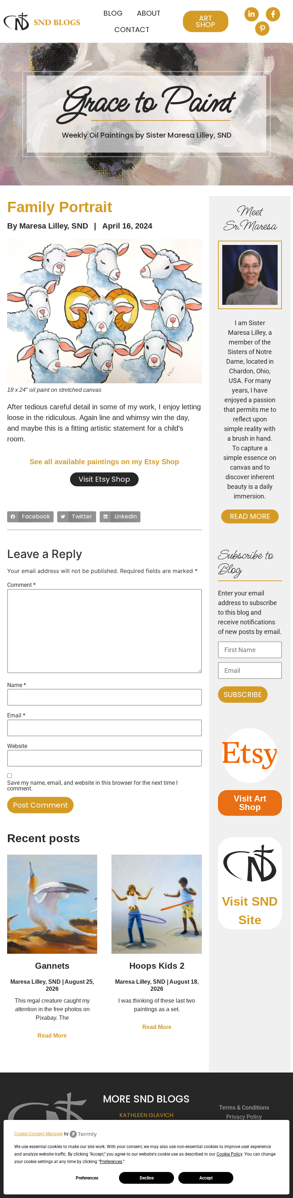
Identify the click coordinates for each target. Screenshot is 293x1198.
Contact (131, 30)
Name (16, 685)
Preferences (87, 1178)
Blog (113, 13)
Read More (52, 1036)
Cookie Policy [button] (229, 1154)
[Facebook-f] (273, 14)
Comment (21, 585)
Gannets (52, 966)
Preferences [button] (111, 1161)
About (148, 13)
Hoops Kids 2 (156, 966)
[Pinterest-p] (262, 28)
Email (16, 715)
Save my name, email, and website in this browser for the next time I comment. (92, 786)
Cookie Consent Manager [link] (38, 1133)
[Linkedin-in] (251, 14)
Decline (147, 1178)
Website (17, 746)
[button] (30, 517)
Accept (206, 1178)
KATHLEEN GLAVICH (146, 1115)
